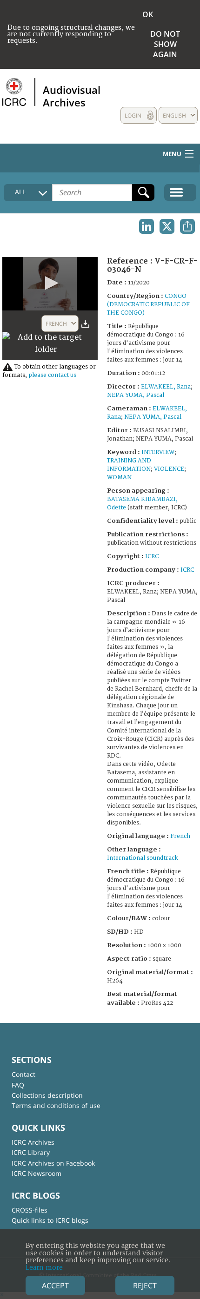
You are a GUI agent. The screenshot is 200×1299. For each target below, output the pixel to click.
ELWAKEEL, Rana (166, 386)
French (180, 836)
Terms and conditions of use (56, 1105)
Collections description (47, 1095)
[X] (167, 226)
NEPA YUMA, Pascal (135, 395)
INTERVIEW (157, 452)
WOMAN (119, 477)
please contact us (52, 375)
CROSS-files (29, 1210)
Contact (23, 1074)
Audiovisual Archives (71, 96)
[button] (50, 283)
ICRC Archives (33, 1142)
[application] (50, 283)
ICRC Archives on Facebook (53, 1163)
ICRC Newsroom (36, 1173)
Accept (55, 1285)
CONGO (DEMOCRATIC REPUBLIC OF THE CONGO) (148, 305)
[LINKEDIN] (146, 226)
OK (147, 14)
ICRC (152, 556)
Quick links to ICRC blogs (50, 1220)
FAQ (18, 1085)
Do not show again (165, 44)
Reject (145, 1285)
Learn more (44, 1268)
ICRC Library (31, 1152)
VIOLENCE (169, 469)
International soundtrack (142, 858)
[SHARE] (187, 226)
